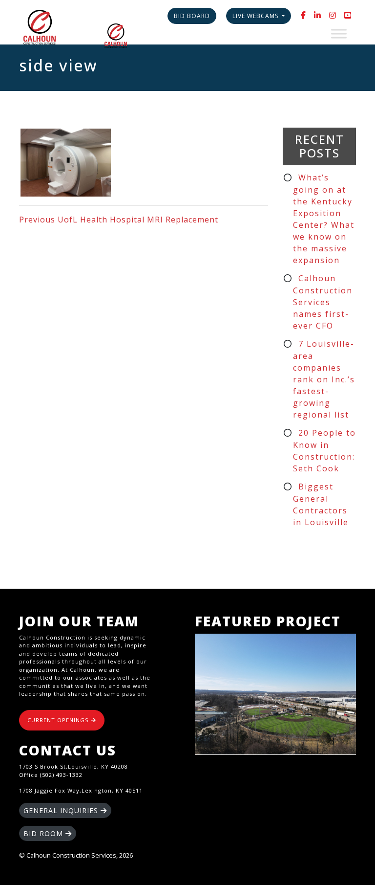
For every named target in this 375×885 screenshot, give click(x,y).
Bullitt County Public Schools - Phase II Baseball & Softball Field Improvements (275, 694)
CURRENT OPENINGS (59, 720)
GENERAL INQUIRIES (62, 810)
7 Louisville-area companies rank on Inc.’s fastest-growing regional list (324, 379)
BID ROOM (44, 833)
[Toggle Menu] (339, 33)
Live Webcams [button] (256, 16)
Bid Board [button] (192, 16)
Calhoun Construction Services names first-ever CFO (323, 302)
